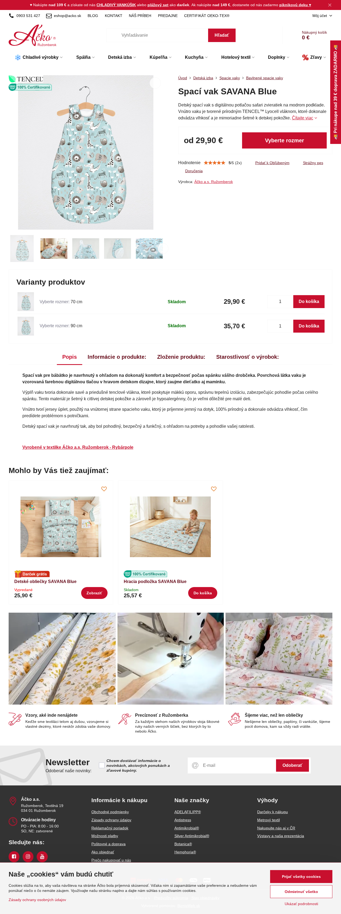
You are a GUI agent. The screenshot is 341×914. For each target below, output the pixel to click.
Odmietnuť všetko (301, 891)
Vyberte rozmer (284, 140)
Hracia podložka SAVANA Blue (155, 581)
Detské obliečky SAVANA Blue (45, 581)
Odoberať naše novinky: (68, 770)
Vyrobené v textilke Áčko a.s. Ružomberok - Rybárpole (77, 447)
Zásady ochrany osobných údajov (37, 900)
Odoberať (292, 765)
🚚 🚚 (335, 92)
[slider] (214, 163)
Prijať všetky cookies (301, 876)
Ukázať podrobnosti (301, 904)
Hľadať (222, 35)
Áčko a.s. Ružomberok (213, 182)
